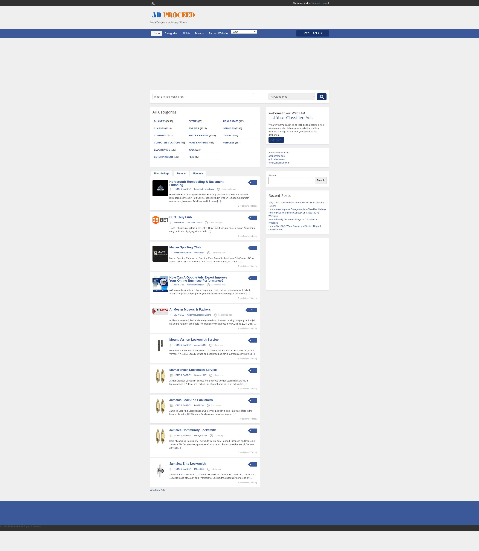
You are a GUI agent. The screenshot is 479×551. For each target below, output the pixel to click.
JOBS (192, 150)
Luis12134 (199, 405)
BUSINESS (160, 121)
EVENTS (193, 121)
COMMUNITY (161, 135)
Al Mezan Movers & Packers (190, 309)
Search (272, 175)
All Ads (186, 33)
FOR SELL (194, 128)
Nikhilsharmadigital (195, 285)
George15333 (200, 435)
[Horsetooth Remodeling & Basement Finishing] (160, 195)
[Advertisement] (239, 64)
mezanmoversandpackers (199, 315)
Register (316, 3)
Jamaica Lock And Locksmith (191, 400)
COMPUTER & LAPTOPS (167, 142)
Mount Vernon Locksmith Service (194, 339)
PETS (191, 157)
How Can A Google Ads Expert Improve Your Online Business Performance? (198, 279)
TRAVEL (227, 135)
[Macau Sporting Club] (160, 261)
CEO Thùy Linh (180, 217)
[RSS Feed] (152, 2)
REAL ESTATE (230, 121)
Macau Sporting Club (185, 247)
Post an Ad (313, 33)
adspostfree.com (277, 156)
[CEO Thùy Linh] (160, 223)
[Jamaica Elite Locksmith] (160, 478)
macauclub (199, 253)
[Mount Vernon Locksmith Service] (160, 353)
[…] (219, 201)
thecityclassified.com (279, 162)
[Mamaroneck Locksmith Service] (160, 383)
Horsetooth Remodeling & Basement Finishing (196, 183)
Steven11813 (200, 375)
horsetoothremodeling (204, 189)
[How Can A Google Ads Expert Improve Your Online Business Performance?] (160, 291)
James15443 (200, 345)
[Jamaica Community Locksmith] (160, 443)
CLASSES (159, 128)
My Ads (199, 33)
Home (156, 33)
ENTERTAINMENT (163, 157)
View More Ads (157, 490)
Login (325, 3)
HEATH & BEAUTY (198, 135)
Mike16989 (199, 469)
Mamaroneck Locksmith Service (193, 370)
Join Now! (276, 140)
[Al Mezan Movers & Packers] (160, 313)
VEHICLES (228, 142)
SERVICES (229, 128)
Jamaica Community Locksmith (192, 430)
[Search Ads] (322, 96)
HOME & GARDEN (198, 142)
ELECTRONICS (162, 150)
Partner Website (218, 33)
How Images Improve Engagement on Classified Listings (297, 209)
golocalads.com (277, 159)
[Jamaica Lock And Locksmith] (160, 413)
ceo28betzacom (194, 222)
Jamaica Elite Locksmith (187, 463)
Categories (171, 33)
